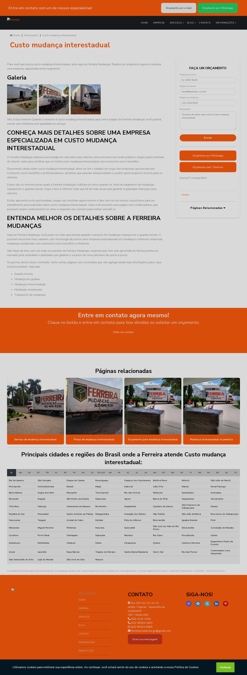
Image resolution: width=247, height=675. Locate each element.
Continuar (225, 667)
